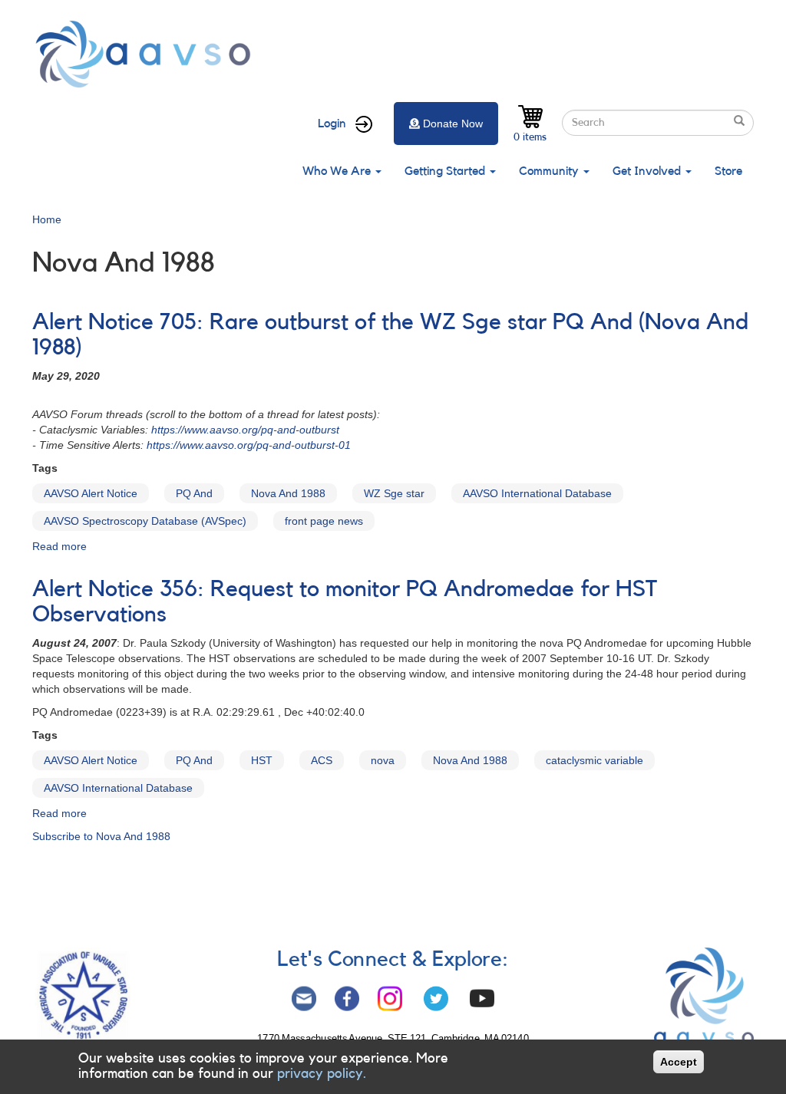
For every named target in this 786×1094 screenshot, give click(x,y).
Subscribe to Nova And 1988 (101, 836)
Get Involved (648, 171)
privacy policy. (321, 1073)
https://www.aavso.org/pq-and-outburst (245, 429)
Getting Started (446, 171)
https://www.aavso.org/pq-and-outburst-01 (249, 445)
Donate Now (453, 123)
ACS (321, 760)
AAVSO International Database (537, 493)
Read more (59, 546)
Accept (678, 1062)
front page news (324, 521)
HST (261, 760)
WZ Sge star (394, 493)
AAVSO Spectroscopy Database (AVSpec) (145, 521)
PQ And (194, 493)
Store (728, 171)
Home (46, 219)
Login (332, 123)
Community (550, 171)
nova (383, 760)
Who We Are (338, 171)
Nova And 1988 (288, 493)
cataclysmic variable (594, 760)
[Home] (147, 54)
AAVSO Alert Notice (90, 493)
